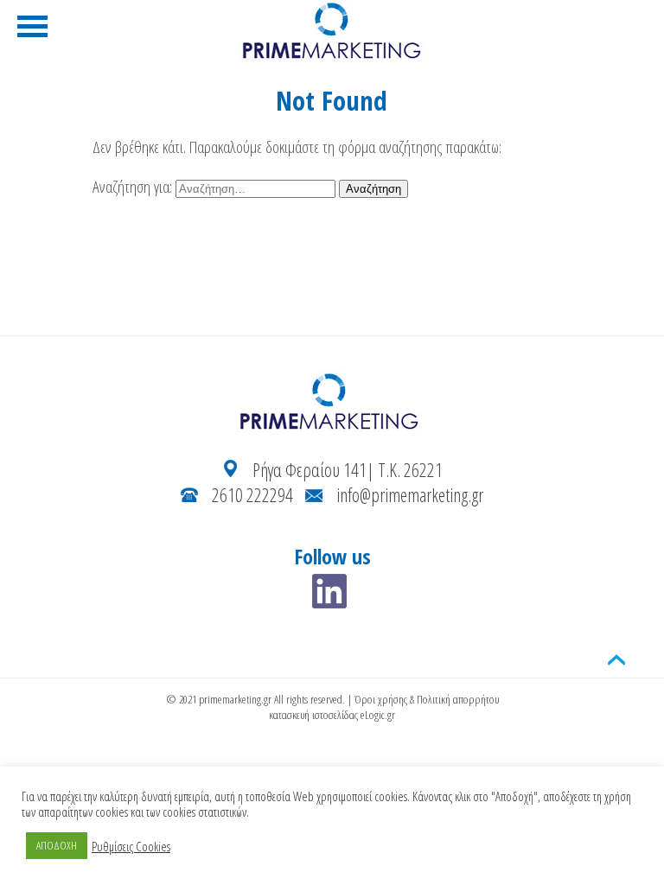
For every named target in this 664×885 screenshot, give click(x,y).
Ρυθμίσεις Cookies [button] (131, 846)
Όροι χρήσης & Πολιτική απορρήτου (426, 699)
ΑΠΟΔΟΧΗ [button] (56, 845)
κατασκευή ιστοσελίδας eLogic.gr (332, 715)
